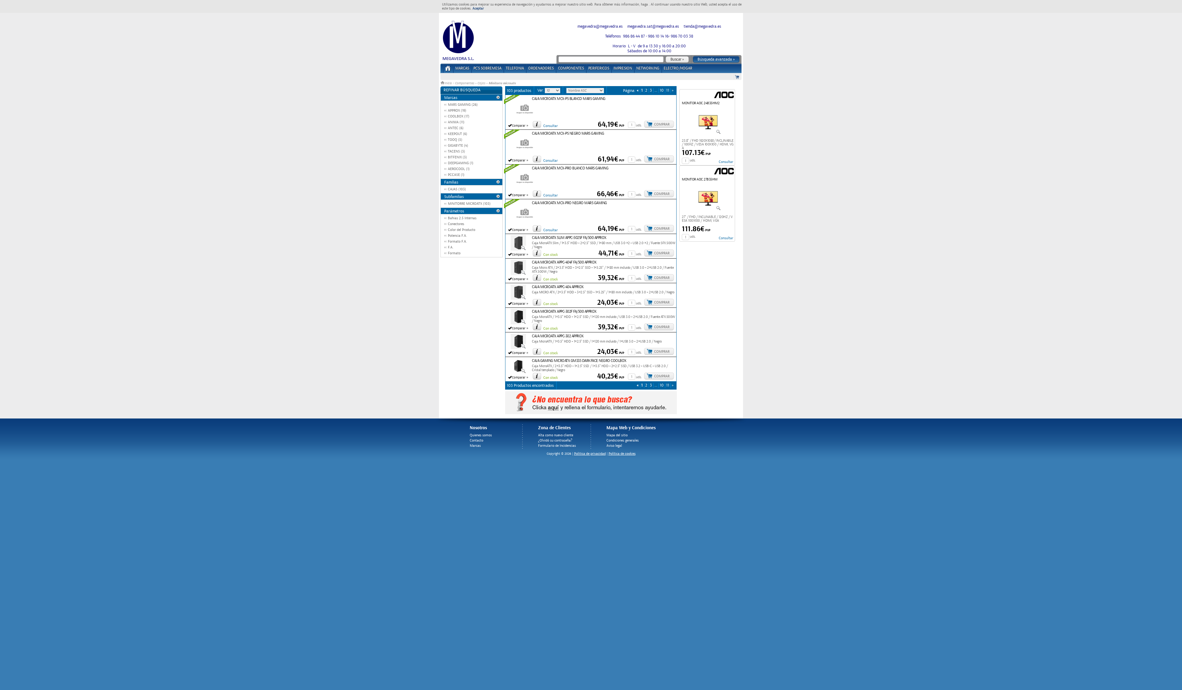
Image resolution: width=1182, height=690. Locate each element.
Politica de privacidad (590, 454)
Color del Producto (461, 230)
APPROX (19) (457, 111)
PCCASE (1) (456, 175)
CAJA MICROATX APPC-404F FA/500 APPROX (564, 262)
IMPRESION (622, 68)
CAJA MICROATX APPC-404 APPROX (558, 287)
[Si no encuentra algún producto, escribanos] (591, 412)
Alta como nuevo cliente (555, 435)
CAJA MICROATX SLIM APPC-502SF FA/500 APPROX (569, 238)
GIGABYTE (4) (458, 146)
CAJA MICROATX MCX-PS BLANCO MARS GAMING (568, 99)
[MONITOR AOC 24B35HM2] (708, 133)
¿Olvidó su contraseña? (555, 440)
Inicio (448, 83)
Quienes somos (481, 435)
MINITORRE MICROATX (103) (469, 204)
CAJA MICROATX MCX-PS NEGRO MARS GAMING (568, 133)
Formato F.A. (457, 242)
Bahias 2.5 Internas (462, 218)
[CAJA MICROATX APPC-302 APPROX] (518, 347)
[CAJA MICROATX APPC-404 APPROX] (518, 298)
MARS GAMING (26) (463, 105)
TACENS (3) (456, 151)
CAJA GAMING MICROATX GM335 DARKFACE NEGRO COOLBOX (579, 361)
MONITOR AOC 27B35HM (700, 179)
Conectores (456, 224)
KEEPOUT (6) (457, 134)
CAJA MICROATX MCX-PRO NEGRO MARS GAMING (569, 203)
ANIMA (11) (456, 122)
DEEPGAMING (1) (460, 163)
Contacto (476, 440)
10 (662, 90)
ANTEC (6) (456, 128)
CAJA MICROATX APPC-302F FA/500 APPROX (564, 311)
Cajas (481, 83)
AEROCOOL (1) (459, 169)
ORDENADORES (541, 68)
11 (667, 90)
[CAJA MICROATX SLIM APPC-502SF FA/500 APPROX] (518, 249)
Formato (454, 253)
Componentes (464, 83)
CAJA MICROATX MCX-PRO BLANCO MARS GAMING (570, 168)
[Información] (537, 124)
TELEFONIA (515, 68)
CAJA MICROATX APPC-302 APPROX (558, 336)
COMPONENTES (571, 68)
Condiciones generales (622, 440)
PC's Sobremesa (487, 68)
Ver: (541, 90)
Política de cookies (622, 454)
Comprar (661, 124)
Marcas (462, 68)
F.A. (450, 247)
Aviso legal (614, 446)
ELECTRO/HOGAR (678, 68)
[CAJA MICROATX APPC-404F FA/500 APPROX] (518, 274)
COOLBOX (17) (458, 116)
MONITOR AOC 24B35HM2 (700, 103)
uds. (639, 125)
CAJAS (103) (457, 189)
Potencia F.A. (457, 236)
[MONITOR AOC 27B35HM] (708, 209)
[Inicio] (448, 70)
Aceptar (478, 8)
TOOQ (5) (455, 140)
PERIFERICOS (598, 68)
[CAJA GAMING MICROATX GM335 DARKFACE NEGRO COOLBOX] (518, 372)
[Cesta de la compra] (737, 77)
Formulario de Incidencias (557, 446)
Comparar (518, 126)
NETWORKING (647, 68)
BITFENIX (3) (457, 157)
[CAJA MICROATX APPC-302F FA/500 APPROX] (518, 323)
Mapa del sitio (617, 435)
